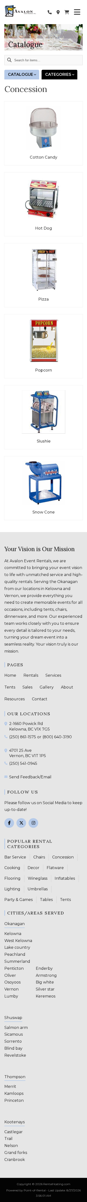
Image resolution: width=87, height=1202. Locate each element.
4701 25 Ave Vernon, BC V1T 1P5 (27, 753)
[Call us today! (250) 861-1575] (50, 12)
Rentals (30, 675)
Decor (33, 867)
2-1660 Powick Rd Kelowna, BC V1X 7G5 (29, 726)
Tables (46, 899)
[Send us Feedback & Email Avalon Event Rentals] (6, 776)
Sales (27, 687)
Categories (58, 74)
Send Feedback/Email (30, 777)
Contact (39, 699)
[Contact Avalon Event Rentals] (58, 12)
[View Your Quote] (67, 12)
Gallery (47, 687)
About (67, 687)
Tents (9, 687)
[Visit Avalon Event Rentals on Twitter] (21, 823)
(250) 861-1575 (22, 737)
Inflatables (65, 878)
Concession (63, 857)
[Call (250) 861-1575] (6, 736)
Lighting (12, 889)
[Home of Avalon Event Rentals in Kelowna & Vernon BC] (20, 11)
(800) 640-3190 (57, 737)
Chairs (39, 857)
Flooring (12, 878)
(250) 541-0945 (23, 763)
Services (53, 675)
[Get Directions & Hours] (6, 723)
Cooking (12, 867)
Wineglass (37, 878)
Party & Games (18, 899)
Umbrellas (38, 889)
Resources (14, 699)
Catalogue (20, 74)
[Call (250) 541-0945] (6, 763)
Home (10, 675)
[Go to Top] (80, 1195)
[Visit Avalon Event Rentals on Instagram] (33, 823)
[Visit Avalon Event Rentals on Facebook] (9, 823)
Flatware (55, 867)
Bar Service (15, 857)
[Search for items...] (9, 60)
